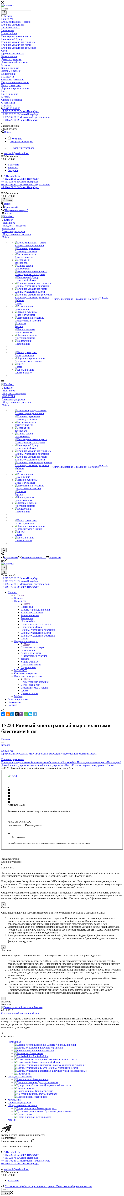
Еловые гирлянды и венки (16, 762)
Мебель (92, 753)
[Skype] (30, 714)
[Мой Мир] (12, 714)
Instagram (13, 170)
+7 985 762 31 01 (25, 117)
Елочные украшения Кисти (57, 765)
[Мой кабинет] (2, 554)
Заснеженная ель (40, 762)
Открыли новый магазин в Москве (20, 1013)
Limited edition (69, 762)
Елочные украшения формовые (89, 765)
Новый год (27, 606)
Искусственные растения (34, 681)
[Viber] (21, 714)
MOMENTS (30, 753)
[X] (17, 714)
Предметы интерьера (32, 647)
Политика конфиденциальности (74, 1186)
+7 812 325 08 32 (11, 108)
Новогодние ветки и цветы (92, 762)
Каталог (18, 598)
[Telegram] (35, 714)
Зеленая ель (55, 762)
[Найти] (4, 12)
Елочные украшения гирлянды (25, 765)
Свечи (110, 765)
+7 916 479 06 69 (20, 120)
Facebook (13, 167)
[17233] (12, 776)
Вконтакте (13, 164)
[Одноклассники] (8, 714)
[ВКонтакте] (3, 714)
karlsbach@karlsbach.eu (16, 153)
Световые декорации (49, 753)
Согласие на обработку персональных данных (30, 1186)
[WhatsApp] (26, 714)
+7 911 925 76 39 (19, 114)
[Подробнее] (2, 1032)
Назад (20, 595)
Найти (5, 1193)
